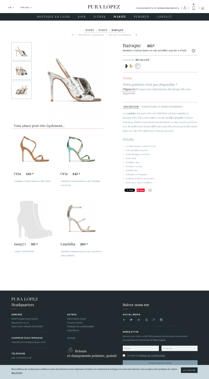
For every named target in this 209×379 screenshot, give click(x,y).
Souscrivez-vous (160, 363)
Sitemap (71, 338)
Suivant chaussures (120, 35)
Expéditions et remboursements (162, 106)
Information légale (76, 319)
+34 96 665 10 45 (24, 358)
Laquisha (67, 243)
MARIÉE (90, 30)
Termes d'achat (74, 322)
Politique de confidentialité (80, 326)
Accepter (189, 370)
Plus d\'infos (16, 373)
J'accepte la (146, 355)
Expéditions (73, 330)
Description (131, 106)
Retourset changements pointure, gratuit (92, 353)
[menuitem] (53, 17)
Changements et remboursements (157, 8)
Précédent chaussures (91, 35)
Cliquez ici (129, 89)
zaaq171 (20, 243)
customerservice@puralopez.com (28, 342)
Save (142, 190)
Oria (17, 173)
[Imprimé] (125, 66)
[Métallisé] (131, 66)
